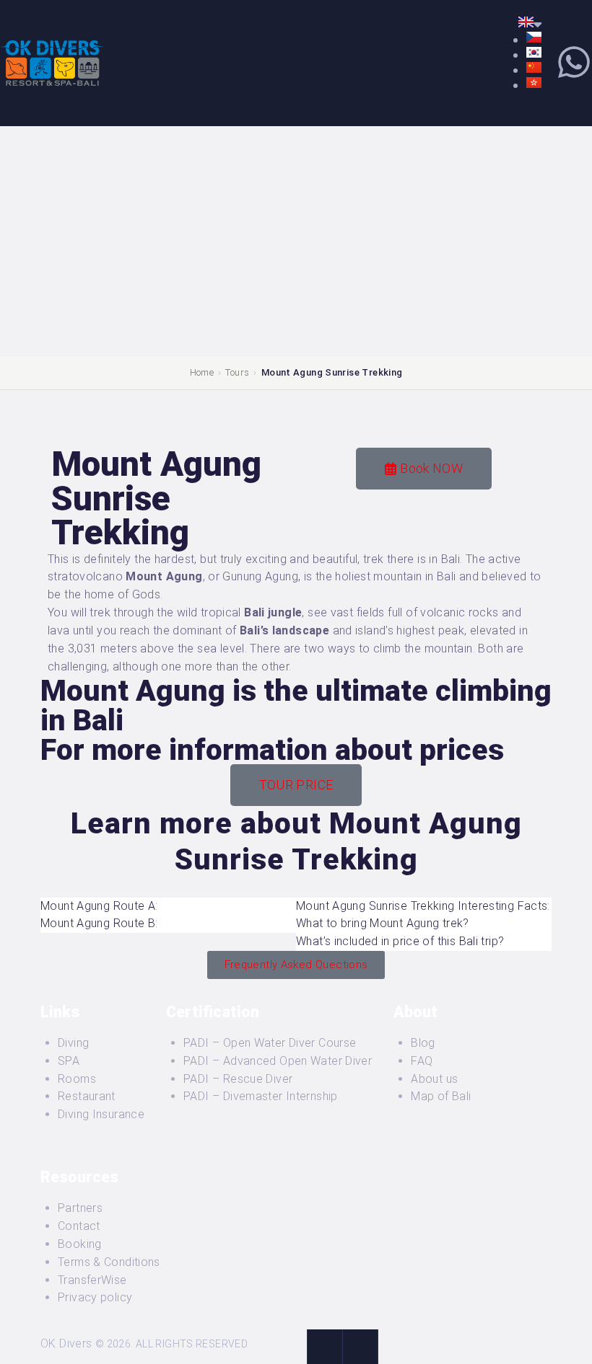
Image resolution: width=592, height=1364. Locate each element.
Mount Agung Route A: (99, 906)
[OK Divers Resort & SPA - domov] (52, 48)
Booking (80, 1244)
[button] (168, 907)
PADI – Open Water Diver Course (269, 1043)
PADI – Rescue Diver (237, 1079)
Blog (423, 1043)
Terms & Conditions (109, 1262)
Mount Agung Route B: (99, 923)
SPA (68, 1061)
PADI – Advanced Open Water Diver (277, 1061)
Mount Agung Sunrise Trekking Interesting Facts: (423, 906)
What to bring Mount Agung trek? (382, 923)
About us (434, 1079)
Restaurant (87, 1096)
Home (202, 372)
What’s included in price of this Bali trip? (400, 941)
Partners (80, 1208)
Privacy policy (95, 1297)
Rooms (77, 1079)
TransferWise (92, 1280)
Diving (73, 1043)
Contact (79, 1226)
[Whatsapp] (574, 62)
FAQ (421, 1061)
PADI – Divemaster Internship (260, 1096)
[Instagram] (360, 1346)
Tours (237, 372)
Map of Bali (441, 1096)
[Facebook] (324, 1346)
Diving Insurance (101, 1114)
